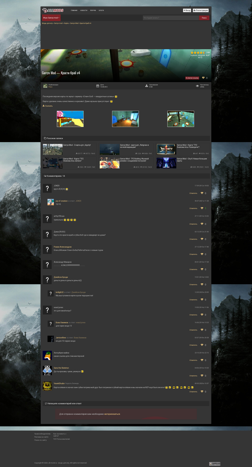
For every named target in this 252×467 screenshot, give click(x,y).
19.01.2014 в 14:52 (202, 277)
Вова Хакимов (62, 322)
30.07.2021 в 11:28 (202, 201)
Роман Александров (63, 247)
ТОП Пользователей (61, 439)
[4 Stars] (201, 52)
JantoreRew (61, 338)
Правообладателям (42, 434)
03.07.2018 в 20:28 (202, 338)
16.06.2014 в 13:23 (202, 322)
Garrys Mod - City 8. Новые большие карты (192, 160)
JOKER (78, 201)
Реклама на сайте (41, 437)
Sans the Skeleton (61, 368)
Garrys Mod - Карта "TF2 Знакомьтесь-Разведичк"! (188, 146)
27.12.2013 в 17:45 (202, 247)
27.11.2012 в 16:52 (202, 216)
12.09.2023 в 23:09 (202, 292)
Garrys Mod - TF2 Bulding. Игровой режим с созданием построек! (134, 160)
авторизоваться (112, 414)
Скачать (49, 106)
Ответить (193, 193)
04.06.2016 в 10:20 (202, 368)
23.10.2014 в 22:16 (202, 353)
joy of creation (62, 201)
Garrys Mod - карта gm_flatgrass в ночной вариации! (134, 146)
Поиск (204, 18)
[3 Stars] (198, 52)
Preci (50, 87)
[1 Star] (192, 52)
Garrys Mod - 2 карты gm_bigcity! (77, 145)
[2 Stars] (195, 52)
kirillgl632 (60, 292)
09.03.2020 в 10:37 (202, 383)
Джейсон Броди (61, 277)
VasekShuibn (59, 383)
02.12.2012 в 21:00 (202, 232)
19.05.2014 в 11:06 (202, 307)
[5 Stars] (204, 52)
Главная (74, 10)
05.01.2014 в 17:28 (202, 262)
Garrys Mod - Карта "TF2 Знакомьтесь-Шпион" (73, 160)
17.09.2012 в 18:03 (202, 186)
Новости (83, 10)
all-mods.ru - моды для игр (58, 463)
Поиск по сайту (40, 440)
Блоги (101, 10)
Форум (93, 10)
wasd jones (80, 322)
